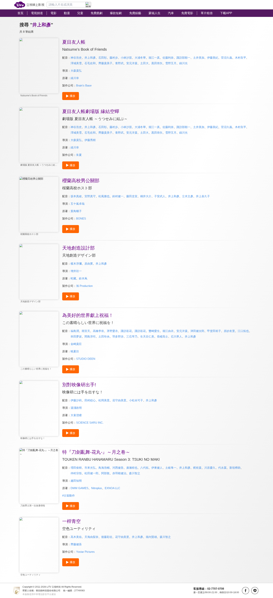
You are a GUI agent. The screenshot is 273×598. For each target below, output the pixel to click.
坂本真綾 (76, 196)
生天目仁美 (147, 336)
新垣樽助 (234, 467)
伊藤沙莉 (76, 400)
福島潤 (75, 330)
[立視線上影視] (29, 4)
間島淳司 (90, 336)
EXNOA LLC (112, 488)
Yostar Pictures (85, 551)
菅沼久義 (226, 57)
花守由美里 (119, 400)
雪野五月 (170, 63)
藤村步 (114, 57)
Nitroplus (96, 488)
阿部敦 (105, 473)
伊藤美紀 (212, 57)
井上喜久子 (203, 196)
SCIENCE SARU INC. (89, 422)
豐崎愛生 (154, 330)
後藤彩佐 (106, 536)
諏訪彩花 (126, 330)
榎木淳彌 (76, 263)
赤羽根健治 (119, 473)
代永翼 (222, 467)
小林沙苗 (126, 57)
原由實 (88, 263)
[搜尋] (88, 4)
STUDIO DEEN (85, 358)
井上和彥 (90, 57)
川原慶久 (209, 467)
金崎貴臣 (76, 343)
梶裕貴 (197, 467)
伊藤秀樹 (90, 140)
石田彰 (102, 57)
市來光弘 (90, 467)
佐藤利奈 (168, 57)
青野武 (119, 63)
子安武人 (159, 196)
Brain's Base (84, 85)
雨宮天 (86, 330)
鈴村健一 (118, 196)
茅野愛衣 (112, 330)
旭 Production (84, 285)
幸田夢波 (76, 336)
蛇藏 (73, 278)
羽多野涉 (118, 336)
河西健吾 (118, 467)
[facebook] (245, 590)
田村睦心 (90, 400)
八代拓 (144, 467)
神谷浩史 (76, 57)
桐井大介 (145, 196)
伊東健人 (156, 467)
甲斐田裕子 (214, 330)
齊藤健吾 (76, 544)
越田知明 (76, 480)
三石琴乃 (131, 336)
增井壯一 (76, 271)
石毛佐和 (90, 63)
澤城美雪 (76, 63)
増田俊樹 (76, 467)
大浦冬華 (140, 57)
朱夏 (79, 154)
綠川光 (183, 63)
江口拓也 (243, 330)
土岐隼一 (170, 467)
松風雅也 (104, 196)
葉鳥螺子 (76, 211)
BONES (81, 218)
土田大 (144, 63)
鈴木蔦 (83, 278)
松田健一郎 (91, 473)
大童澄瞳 (76, 415)
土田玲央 (104, 336)
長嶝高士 (162, 336)
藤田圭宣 (131, 196)
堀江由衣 (168, 330)
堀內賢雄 (151, 536)
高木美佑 (76, 536)
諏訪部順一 (183, 57)
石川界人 (176, 336)
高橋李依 (98, 330)
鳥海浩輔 (104, 467)
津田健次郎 (197, 330)
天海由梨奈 (91, 536)
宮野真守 (90, 196)
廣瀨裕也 (131, 467)
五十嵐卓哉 (77, 203)
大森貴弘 (76, 70)
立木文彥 (187, 196)
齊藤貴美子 (105, 63)
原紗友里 (229, 330)
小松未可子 (136, 400)
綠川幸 (75, 78)
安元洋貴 (131, 63)
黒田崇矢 (156, 63)
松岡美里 (104, 400)
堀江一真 (154, 57)
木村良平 (240, 57)
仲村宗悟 (76, 473)
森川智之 (134, 473)
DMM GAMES (79, 488)
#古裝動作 (68, 495)
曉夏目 (75, 351)
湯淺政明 (76, 407)
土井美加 (198, 57)
